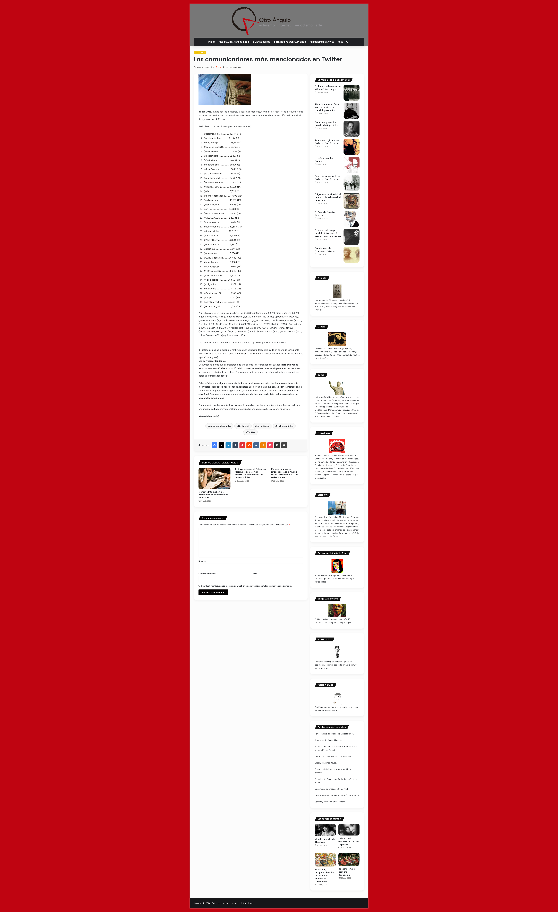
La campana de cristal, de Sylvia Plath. (332, 789)
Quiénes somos (261, 42)
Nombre (202, 561)
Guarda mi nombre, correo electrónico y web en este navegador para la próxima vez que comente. (246, 586)
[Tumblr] (235, 445)
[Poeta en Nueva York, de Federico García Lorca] (352, 183)
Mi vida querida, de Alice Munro (325, 841)
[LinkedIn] (228, 445)
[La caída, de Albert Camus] (352, 165)
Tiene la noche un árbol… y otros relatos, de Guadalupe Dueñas (328, 107)
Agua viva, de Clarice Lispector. (329, 740)
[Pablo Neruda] (337, 698)
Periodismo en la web (322, 42)
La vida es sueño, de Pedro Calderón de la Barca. (337, 795)
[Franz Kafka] (337, 652)
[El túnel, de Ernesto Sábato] (352, 219)
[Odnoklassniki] (263, 445)
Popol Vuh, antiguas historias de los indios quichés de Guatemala (325, 875)
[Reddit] (249, 445)
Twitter (251, 432)
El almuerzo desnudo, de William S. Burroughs (328, 88)
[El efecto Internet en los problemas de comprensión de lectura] (214, 478)
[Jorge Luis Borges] (337, 610)
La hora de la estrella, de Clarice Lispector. (334, 756)
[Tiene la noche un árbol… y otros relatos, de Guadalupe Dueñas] (352, 111)
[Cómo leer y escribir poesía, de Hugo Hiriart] (352, 129)
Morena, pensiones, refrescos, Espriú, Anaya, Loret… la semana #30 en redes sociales (284, 473)
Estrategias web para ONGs (290, 42)
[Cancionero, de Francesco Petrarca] (352, 255)
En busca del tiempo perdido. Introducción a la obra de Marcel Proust (328, 233)
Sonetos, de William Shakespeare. (330, 802)
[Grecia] (337, 339)
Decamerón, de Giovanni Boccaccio (346, 871)
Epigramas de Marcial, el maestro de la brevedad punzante (328, 197)
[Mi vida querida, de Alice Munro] (325, 830)
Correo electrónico (208, 573)
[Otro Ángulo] (279, 20)
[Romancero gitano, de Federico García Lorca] (352, 147)
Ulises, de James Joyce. (326, 763)
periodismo (263, 426)
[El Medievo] (337, 446)
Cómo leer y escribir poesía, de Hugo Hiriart (327, 124)
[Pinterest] (242, 445)
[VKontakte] (256, 445)
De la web (200, 52)
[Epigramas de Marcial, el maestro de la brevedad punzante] (352, 201)
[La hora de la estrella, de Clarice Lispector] (349, 830)
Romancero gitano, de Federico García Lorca (327, 142)
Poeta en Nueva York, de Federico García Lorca (327, 178)
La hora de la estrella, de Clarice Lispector (348, 841)
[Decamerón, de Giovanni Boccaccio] (349, 859)
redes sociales (285, 426)
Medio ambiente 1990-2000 (234, 42)
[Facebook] (214, 445)
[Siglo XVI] (337, 508)
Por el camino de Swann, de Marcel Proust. (334, 734)
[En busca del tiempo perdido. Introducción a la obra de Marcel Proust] (352, 237)
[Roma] (337, 388)
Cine (340, 42)
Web (255, 573)
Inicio (211, 42)
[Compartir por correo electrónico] (277, 445)
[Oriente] (337, 291)
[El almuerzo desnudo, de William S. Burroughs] (352, 93)
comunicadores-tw (220, 426)
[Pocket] (270, 445)
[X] (221, 445)
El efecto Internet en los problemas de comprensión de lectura (213, 494)
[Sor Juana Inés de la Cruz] (337, 566)
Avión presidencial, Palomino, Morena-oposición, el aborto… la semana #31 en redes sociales (250, 473)
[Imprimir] (284, 445)
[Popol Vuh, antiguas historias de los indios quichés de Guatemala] (325, 860)
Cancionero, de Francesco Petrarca (325, 250)
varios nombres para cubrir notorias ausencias (252, 353)
